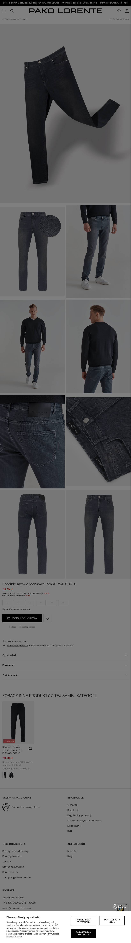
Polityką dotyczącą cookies (29, 925)
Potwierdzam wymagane (84, 920)
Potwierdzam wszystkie (84, 933)
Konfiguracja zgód (112, 920)
